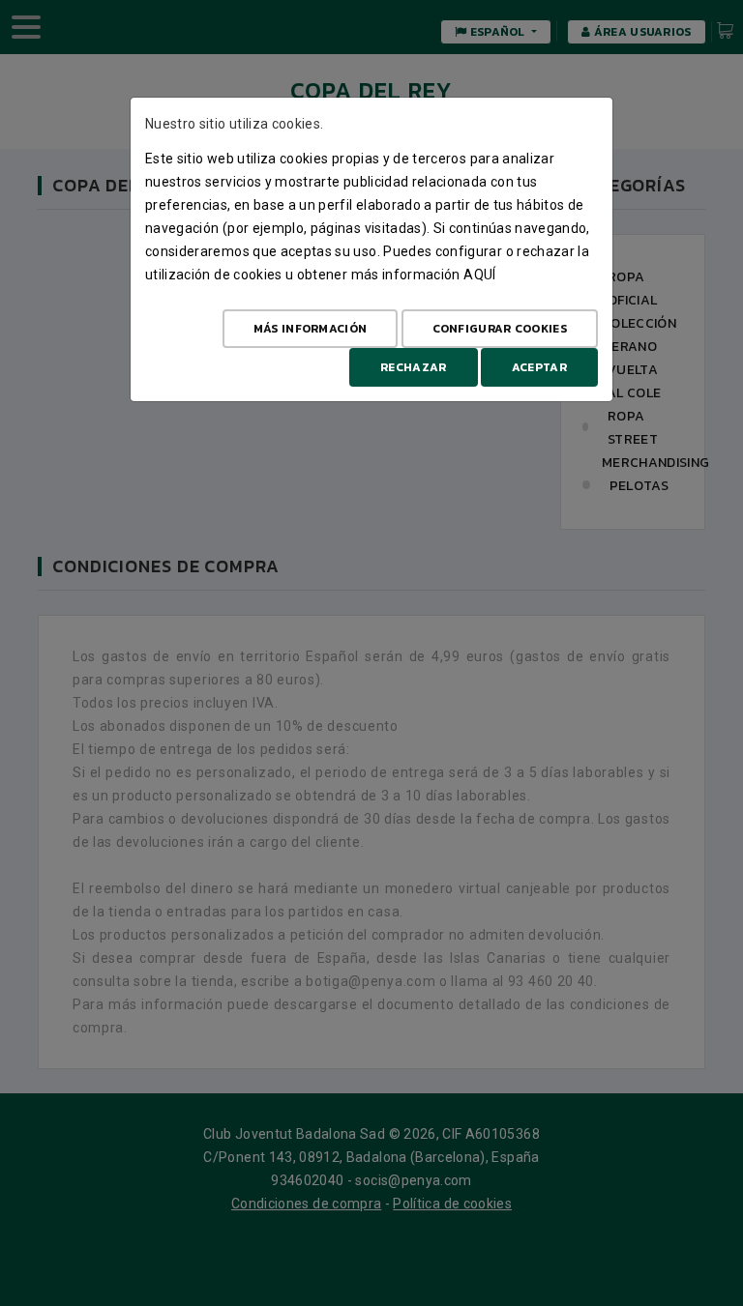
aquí (479, 274)
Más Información (310, 328)
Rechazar (413, 367)
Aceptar (539, 367)
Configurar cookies (499, 328)
